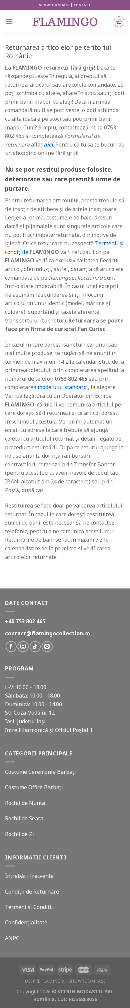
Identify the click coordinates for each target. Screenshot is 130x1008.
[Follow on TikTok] (35, 646)
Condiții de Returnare (32, 891)
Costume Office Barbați (34, 787)
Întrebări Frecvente (29, 876)
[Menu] (9, 21)
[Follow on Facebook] (11, 646)
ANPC (12, 938)
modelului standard (62, 387)
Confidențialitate (26, 922)
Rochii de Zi (19, 834)
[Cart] (119, 21)
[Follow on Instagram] (23, 646)
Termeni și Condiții (29, 907)
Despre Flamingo (44, 981)
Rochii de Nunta (25, 803)
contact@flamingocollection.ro (47, 633)
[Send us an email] (47, 646)
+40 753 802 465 (25, 621)
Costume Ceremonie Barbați (40, 771)
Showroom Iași (87, 981)
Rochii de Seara (24, 818)
